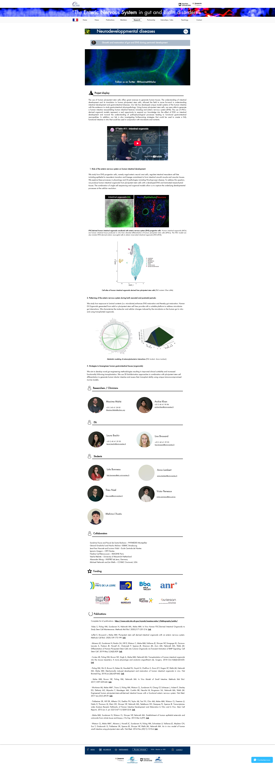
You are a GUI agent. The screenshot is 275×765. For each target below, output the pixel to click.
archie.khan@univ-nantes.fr (164, 407)
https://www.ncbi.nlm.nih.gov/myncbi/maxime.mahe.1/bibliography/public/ (146, 621)
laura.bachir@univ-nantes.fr (116, 444)
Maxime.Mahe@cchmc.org (115, 410)
